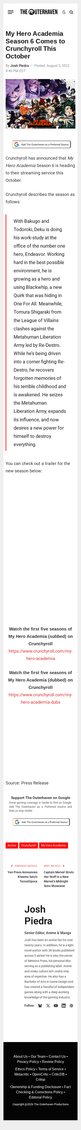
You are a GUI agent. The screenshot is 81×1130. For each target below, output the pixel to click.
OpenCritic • (42, 1074)
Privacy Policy (28, 1062)
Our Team (38, 1056)
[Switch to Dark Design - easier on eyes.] (64, 12)
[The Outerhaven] (39, 12)
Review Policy (53, 1062)
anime (12, 845)
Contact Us (57, 1056)
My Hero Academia (53, 845)
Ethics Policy (25, 1069)
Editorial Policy (40, 1097)
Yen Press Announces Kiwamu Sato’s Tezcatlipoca (22, 876)
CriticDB (58, 1074)
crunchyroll (28, 845)
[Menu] (10, 12)
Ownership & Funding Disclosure (36, 1087)
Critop (40, 1079)
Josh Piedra (19, 66)
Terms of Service (51, 1069)
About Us (21, 1056)
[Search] (71, 12)
